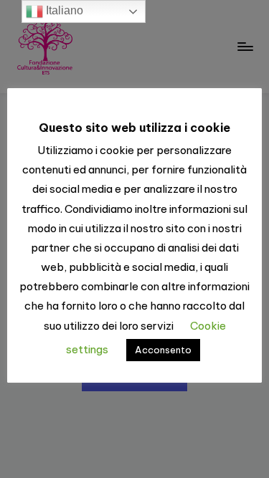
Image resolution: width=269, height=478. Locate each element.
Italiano (63, 10)
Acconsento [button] (163, 349)
